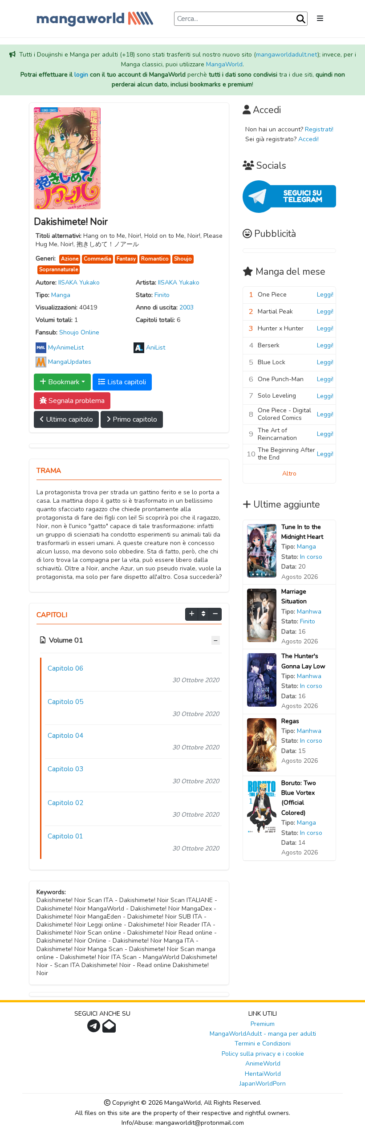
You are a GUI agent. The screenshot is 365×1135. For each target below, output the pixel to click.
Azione (69, 258)
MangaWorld (224, 64)
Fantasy (126, 258)
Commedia (97, 258)
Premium (263, 1024)
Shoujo (183, 258)
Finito (162, 295)
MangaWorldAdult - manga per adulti (263, 1033)
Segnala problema (76, 401)
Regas (290, 721)
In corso (311, 557)
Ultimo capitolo (68, 419)
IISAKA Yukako (79, 282)
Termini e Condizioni (263, 1043)
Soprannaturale (58, 269)
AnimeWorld (262, 1063)
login (81, 74)
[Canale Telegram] (94, 1029)
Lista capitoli (125, 382)
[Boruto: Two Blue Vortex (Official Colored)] (261, 806)
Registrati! (319, 129)
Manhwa (309, 611)
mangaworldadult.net (286, 54)
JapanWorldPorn (262, 1083)
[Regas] (261, 744)
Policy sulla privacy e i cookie (263, 1054)
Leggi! (325, 294)
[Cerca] (300, 19)
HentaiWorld (263, 1074)
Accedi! (308, 139)
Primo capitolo (134, 419)
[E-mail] (110, 1029)
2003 (186, 307)
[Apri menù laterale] (320, 18)
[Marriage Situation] (261, 614)
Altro (289, 473)
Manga (60, 295)
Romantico (155, 258)
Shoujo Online (79, 332)
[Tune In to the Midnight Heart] (261, 550)
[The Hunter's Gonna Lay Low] (261, 679)
